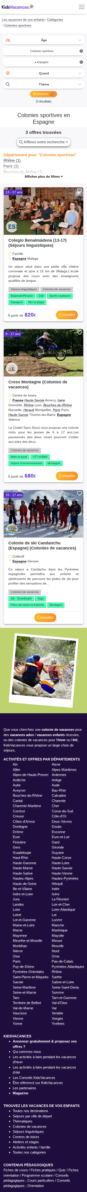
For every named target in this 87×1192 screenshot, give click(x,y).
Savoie (18, 982)
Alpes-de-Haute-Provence (32, 775)
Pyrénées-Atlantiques (68, 967)
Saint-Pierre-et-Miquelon (31, 977)
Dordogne (20, 826)
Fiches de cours (15, 1170)
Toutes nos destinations (30, 1111)
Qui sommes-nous (27, 1052)
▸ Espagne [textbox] (58, 62)
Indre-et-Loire (23, 894)
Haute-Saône (23, 873)
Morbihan (20, 946)
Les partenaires (24, 1088)
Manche (58, 925)
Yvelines (58, 1023)
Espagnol (17, 302)
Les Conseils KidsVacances (34, 1078)
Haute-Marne (23, 868)
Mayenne (20, 935)
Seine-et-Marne (24, 992)
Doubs (57, 826)
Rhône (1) (12, 160)
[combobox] (43, 40)
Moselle (58, 946)
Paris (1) (11, 166)
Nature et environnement (26, 463)
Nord (55, 951)
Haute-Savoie (34, 400)
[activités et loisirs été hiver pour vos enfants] (18, 7)
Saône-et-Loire (63, 982)
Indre (55, 889)
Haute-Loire (60, 863)
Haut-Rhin (20, 858)
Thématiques (22, 1121)
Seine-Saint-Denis (65, 987)
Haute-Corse (61, 858)
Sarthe (57, 977)
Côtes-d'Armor (24, 821)
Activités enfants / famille (31, 1147)
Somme (58, 992)
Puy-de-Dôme (23, 967)
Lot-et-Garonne (24, 920)
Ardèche (19, 780)
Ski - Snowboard (21, 598)
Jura (16, 899)
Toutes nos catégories (29, 1152)
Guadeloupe (22, 852)
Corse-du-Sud (62, 811)
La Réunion (60, 899)
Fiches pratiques (43, 1170)
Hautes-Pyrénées (65, 878)
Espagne (19, 258)
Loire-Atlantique (63, 909)
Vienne (18, 1018)
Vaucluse (20, 1013)
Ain (15, 764)
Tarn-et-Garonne (64, 998)
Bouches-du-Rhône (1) (23, 172)
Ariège (56, 780)
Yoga (40, 598)
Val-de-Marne (23, 1008)
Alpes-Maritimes (64, 770)
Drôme (18, 832)
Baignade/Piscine (22, 295)
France (18, 400)
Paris (56, 410)
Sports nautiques (60, 295)
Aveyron (19, 790)
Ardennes (59, 775)
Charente (59, 801)
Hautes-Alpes (23, 878)
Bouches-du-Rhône (57, 405)
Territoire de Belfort (27, 1003)
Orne (55, 956)
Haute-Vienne (62, 873)
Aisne (56, 764)
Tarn (16, 998)
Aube (17, 785)
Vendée (57, 1013)
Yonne (17, 1023)
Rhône (29, 405)
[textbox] (43, 40)
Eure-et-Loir (61, 837)
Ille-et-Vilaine (22, 889)
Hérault (28, 410)
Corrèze (19, 811)
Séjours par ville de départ (32, 1116)
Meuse (57, 940)
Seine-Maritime (24, 987)
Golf (41, 295)
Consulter (67, 315)
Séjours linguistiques (24, 289)
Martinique (60, 930)
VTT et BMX (40, 456)
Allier (16, 770)
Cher (55, 806)
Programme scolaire (37, 1175)
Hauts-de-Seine (24, 884)
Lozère (57, 920)
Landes (18, 904)
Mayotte (58, 935)
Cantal (18, 801)
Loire (16, 909)
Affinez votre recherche (44, 142)
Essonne (58, 832)
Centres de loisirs (26, 1137)
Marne (18, 930)
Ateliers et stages (26, 1142)
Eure (16, 837)
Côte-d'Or (59, 816)
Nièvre (18, 951)
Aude (56, 785)
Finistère (19, 842)
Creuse (18, 816)
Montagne (54, 463)
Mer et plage (36, 302)
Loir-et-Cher (61, 904)
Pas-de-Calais (62, 961)
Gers (16, 847)
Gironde (58, 847)
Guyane (58, 852)
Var (54, 1008)
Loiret (17, 915)
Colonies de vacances (57, 289)
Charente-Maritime (27, 806)
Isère (61, 400)
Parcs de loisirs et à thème (27, 605)
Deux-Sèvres (62, 821)
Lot (54, 915)
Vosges (57, 1018)
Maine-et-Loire (24, 925)
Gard (55, 842)
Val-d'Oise (59, 1003)
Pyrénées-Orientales (28, 972)
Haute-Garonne (24, 863)
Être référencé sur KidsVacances (38, 1083)
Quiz (62, 1170)
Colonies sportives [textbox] (56, 51)
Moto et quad (19, 456)
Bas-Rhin (59, 790)
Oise (16, 956)
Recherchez (41, 94)
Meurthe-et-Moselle (27, 940)
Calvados (59, 795)
